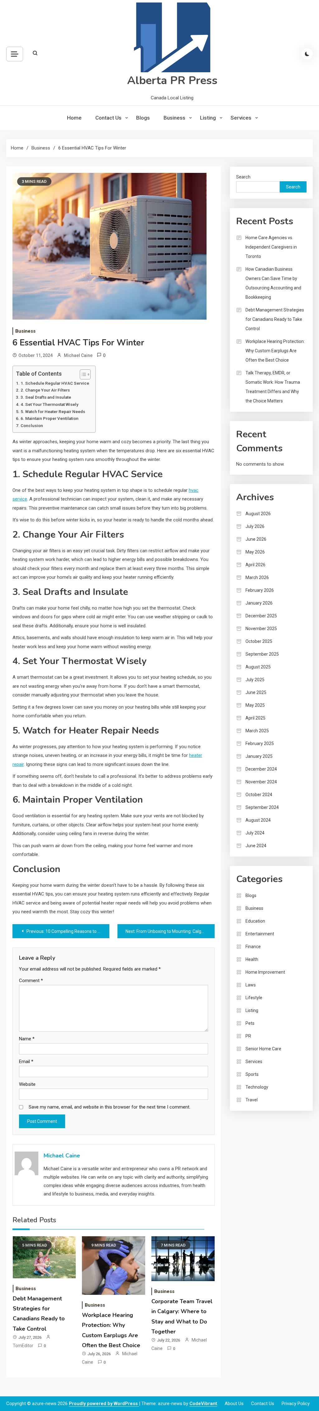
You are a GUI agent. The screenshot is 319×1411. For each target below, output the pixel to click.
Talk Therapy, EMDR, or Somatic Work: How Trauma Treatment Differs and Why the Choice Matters (272, 386)
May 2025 (255, 705)
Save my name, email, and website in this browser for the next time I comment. (109, 1107)
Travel (251, 1099)
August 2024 (258, 820)
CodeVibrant (203, 1403)
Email (26, 1061)
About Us (234, 1403)
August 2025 (258, 666)
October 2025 (258, 641)
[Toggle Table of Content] (82, 374)
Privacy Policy (296, 1403)
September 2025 (262, 654)
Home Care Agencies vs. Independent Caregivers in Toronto (271, 247)
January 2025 (259, 756)
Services (241, 118)
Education (255, 921)
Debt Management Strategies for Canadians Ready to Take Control (274, 319)
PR (248, 1035)
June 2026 (255, 539)
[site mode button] (307, 53)
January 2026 (259, 603)
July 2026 (254, 526)
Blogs (143, 118)
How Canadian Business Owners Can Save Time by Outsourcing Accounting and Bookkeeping (273, 283)
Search (243, 177)
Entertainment (259, 933)
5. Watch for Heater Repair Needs (53, 411)
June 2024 (255, 845)
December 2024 (261, 769)
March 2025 (257, 730)
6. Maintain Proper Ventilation (50, 418)
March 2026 (257, 577)
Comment (31, 980)
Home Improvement (265, 972)
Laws (250, 984)
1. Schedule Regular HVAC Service (55, 383)
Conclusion (32, 425)
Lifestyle (253, 997)
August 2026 (258, 513)
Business (174, 118)
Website (27, 1084)
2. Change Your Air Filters (45, 389)
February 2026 (259, 590)
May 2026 (255, 551)
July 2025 (254, 679)
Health (251, 959)
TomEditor (23, 1345)
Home (74, 118)
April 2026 (255, 564)
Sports (252, 1074)
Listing (208, 118)
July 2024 (254, 832)
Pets (250, 1023)
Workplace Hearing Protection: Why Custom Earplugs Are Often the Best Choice (275, 351)
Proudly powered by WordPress (104, 1403)
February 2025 (259, 743)
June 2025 (255, 692)
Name (27, 1039)
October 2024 (258, 794)
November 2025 (261, 628)
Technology (256, 1087)
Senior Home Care (263, 1048)
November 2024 (261, 781)
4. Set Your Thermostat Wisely (50, 404)
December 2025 (261, 615)
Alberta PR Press (172, 80)
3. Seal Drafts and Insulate (46, 397)
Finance (253, 946)
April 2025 (255, 717)
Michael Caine (78, 355)
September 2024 (262, 807)
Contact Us (108, 118)
